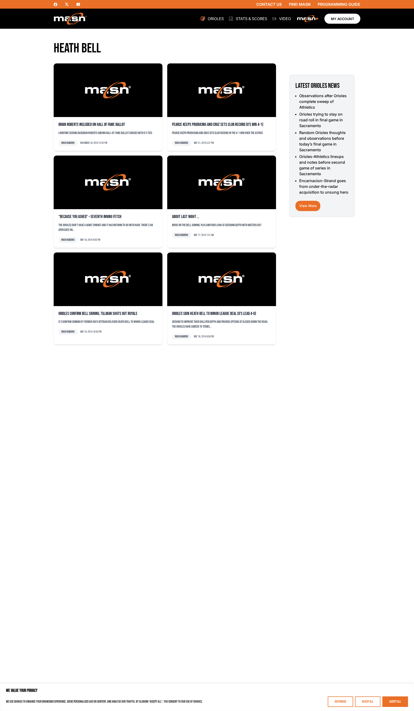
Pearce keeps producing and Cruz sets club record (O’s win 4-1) (217, 124)
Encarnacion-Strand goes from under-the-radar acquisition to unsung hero (323, 186)
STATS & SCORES (251, 18)
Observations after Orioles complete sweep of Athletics (323, 101)
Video (285, 18)
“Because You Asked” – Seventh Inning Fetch (89, 216)
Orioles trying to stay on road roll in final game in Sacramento (321, 120)
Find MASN (299, 4)
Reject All (368, 702)
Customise (340, 702)
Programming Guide (339, 4)
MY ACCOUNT (342, 19)
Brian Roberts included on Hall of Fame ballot (91, 124)
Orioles (216, 18)
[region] (207, 697)
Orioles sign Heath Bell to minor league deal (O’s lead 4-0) (214, 313)
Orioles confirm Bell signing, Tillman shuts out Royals (97, 313)
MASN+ (308, 18)
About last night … (185, 216)
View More (307, 206)
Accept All (395, 702)
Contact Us (269, 4)
